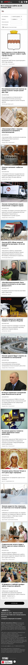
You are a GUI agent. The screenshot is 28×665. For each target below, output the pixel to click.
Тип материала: (5, 16)
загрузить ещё (14, 603)
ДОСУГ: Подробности (8, 481)
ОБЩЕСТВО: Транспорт (8, 64)
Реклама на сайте (6, 613)
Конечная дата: (5, 24)
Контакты (4, 616)
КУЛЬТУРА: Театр (6, 179)
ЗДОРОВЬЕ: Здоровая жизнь (10, 519)
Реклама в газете (18, 613)
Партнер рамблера (13, 658)
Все (3, 11)
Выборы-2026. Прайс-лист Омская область (13, 614)
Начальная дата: (5, 22)
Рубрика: (4, 19)
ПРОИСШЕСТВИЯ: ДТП (7, 104)
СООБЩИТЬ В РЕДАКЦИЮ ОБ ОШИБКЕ (11, 618)
